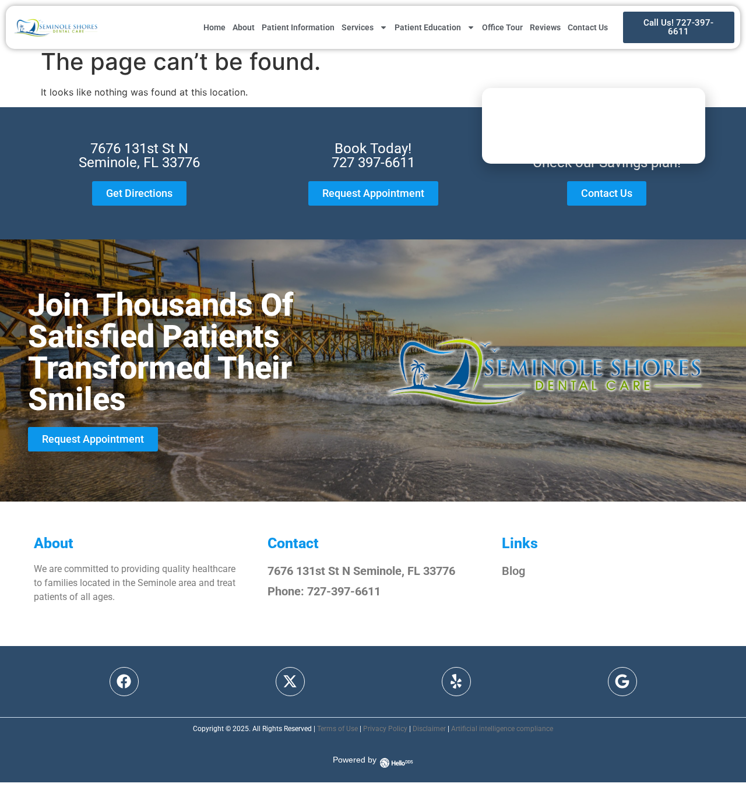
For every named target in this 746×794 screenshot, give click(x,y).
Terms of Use (337, 729)
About (244, 27)
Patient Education (428, 27)
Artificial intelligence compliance (502, 729)
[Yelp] (456, 681)
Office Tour (502, 27)
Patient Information (298, 27)
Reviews (545, 27)
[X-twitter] (290, 681)
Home (214, 27)
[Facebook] (124, 681)
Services (358, 27)
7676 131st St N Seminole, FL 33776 (361, 571)
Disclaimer (429, 729)
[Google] (622, 681)
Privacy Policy (385, 729)
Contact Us (588, 27)
